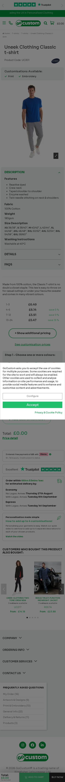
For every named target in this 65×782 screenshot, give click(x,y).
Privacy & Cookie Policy (48, 412)
